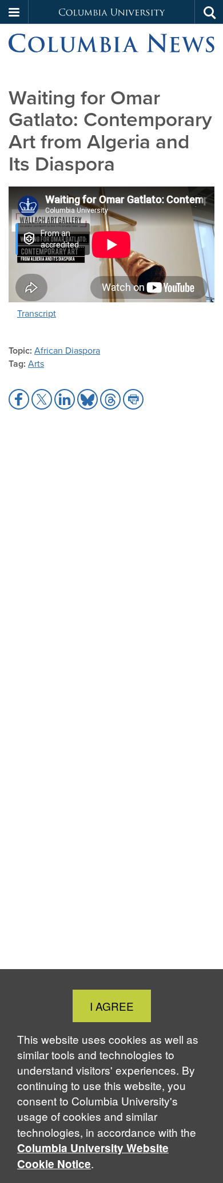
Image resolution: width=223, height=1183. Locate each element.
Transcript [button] (36, 313)
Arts (36, 363)
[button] (14, 12)
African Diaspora (67, 350)
